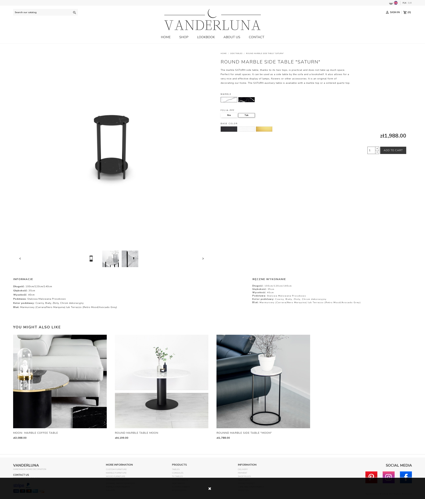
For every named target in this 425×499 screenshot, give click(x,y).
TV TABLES (177, 476)
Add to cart (393, 150)
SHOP (183, 37)
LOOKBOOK (206, 37)
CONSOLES (177, 472)
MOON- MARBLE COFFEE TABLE (35, 433)
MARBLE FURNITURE (116, 472)
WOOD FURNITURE (115, 476)
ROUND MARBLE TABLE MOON (136, 433)
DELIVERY (243, 469)
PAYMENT (242, 472)
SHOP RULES (244, 476)
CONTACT (256, 37)
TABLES (176, 469)
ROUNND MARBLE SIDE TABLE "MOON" (244, 433)
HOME (166, 37)
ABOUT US (231, 37)
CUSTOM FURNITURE (116, 469)
